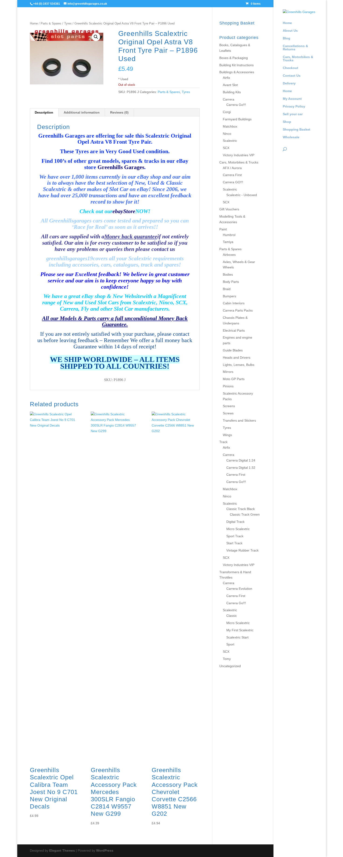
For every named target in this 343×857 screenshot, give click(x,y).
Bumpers (229, 296)
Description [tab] (44, 112)
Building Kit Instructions (236, 65)
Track (223, 442)
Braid (227, 289)
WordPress (104, 850)
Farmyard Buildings (237, 119)
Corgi (227, 112)
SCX (226, 148)
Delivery (289, 83)
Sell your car (293, 114)
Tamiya (228, 242)
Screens (229, 406)
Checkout (290, 68)
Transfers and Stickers (239, 420)
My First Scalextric (239, 630)
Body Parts (231, 282)
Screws (228, 413)
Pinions (228, 386)
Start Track (234, 543)
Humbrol (229, 235)
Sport (230, 644)
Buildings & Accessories (236, 72)
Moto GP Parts (234, 379)
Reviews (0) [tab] (119, 112)
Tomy (227, 659)
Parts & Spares (51, 23)
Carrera (228, 99)
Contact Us (292, 75)
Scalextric (230, 140)
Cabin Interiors (234, 303)
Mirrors (228, 372)
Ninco (227, 133)
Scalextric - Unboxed (241, 195)
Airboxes (229, 255)
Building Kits (232, 92)
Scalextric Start (237, 637)
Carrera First (232, 175)
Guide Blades (233, 350)
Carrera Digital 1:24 (240, 460)
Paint (223, 229)
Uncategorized (230, 666)
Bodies (228, 274)
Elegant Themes (62, 850)
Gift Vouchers (229, 209)
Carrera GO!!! (233, 182)
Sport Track (234, 536)
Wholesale (291, 137)
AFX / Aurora (232, 168)
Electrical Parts (234, 330)
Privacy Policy (294, 106)
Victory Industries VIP (238, 155)
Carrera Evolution (239, 588)
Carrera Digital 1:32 (240, 467)
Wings (227, 435)
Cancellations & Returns (295, 47)
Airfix (226, 78)
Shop (287, 122)
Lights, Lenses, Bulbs (238, 365)
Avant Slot (230, 85)
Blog (286, 38)
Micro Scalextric (238, 529)
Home (287, 23)
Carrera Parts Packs (238, 310)
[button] (96, 37)
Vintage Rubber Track (242, 550)
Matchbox (230, 126)
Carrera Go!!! (236, 105)
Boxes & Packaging (233, 58)
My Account (292, 99)
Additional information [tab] (82, 112)
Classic (231, 616)
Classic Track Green (245, 514)
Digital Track (235, 522)
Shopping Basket (296, 129)
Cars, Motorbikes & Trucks (298, 58)
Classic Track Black (240, 509)
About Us (290, 30)
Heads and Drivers (236, 357)
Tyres (68, 23)
